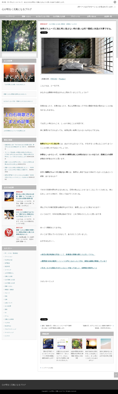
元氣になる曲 (8, 276)
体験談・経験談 (66, 24)
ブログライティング (10, 329)
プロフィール (75, 16)
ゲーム (7, 316)
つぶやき (74, 24)
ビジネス (7, 335)
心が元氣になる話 (54, 24)
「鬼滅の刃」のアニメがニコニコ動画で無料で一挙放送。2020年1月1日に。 (97, 327)
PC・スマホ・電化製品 (11, 253)
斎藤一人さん (26, 16)
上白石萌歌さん (9, 273)
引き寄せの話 (8, 260)
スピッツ (7, 293)
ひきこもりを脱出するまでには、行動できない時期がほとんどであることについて (25, 214)
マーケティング (9, 332)
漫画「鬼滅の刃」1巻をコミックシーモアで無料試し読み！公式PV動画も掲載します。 (57, 327)
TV (5, 312)
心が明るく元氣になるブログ (17, 9)
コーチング (8, 269)
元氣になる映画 (9, 319)
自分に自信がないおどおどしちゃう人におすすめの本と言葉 (106, 354)
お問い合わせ (91, 16)
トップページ (10, 16)
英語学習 (7, 266)
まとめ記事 (8, 306)
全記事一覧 (108, 16)
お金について (8, 302)
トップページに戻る (47, 367)
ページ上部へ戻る (116, 375)
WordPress (8, 326)
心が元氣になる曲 (59, 16)
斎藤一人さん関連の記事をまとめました (15, 94)
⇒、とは (68, 268)
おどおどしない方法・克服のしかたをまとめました (18, 101)
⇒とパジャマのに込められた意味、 (73, 261)
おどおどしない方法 (42, 16)
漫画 (6, 309)
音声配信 (7, 263)
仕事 (6, 299)
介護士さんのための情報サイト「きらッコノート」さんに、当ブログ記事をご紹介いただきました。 (62, 356)
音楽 (6, 296)
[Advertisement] (77, 299)
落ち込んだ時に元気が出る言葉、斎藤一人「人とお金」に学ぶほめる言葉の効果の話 (25, 196)
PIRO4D (54, 79)
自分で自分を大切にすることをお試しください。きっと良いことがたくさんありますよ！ (91, 356)
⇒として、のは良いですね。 (67, 254)
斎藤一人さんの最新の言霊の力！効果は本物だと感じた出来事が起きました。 (25, 232)
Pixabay (62, 79)
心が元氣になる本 (10, 283)
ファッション (8, 256)
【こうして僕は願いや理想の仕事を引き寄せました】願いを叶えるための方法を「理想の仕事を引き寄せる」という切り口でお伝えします (19, 154)
